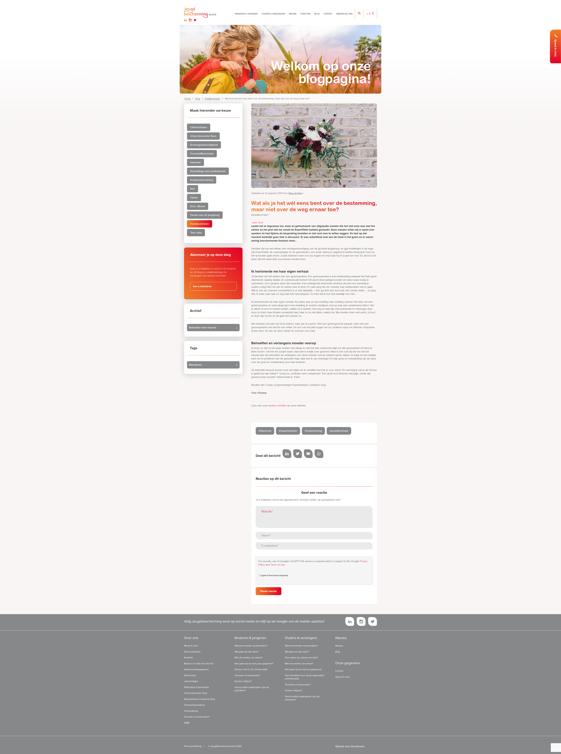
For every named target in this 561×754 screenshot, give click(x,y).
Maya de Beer (295, 193)
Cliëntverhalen (198, 127)
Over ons (305, 14)
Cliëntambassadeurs (194, 705)
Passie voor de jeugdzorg (204, 215)
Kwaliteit (188, 657)
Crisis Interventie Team (203, 136)
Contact (328, 14)
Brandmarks (358, 746)
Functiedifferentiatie (202, 153)
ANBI (186, 722)
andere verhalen (277, 405)
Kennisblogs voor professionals (208, 171)
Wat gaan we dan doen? (246, 651)
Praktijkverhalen (212, 98)
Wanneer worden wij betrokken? (250, 645)
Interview (195, 162)
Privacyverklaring (192, 746)
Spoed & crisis (555, 48)
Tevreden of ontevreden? (196, 716)
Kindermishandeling (201, 180)
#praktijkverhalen (259, 215)
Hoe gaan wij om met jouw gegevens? (253, 663)
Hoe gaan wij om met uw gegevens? (303, 669)
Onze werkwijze (192, 651)
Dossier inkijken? (243, 681)
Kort (192, 188)
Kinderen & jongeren (246, 14)
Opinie (194, 197)
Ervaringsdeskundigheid (204, 144)
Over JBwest (197, 206)
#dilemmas (265, 430)
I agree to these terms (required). (274, 576)
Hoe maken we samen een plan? (301, 657)
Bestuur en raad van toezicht (198, 663)
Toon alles (196, 232)
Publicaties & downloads (196, 687)
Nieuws (292, 14)
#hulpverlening (313, 430)
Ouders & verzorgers (273, 14)
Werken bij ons (344, 14)
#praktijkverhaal (339, 430)
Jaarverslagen (191, 681)
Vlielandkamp (191, 710)
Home (187, 98)
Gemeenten (190, 675)
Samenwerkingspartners (196, 669)
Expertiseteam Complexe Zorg (199, 699)
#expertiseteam (288, 430)
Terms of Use (277, 565)
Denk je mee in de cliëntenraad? (250, 669)
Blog (317, 14)
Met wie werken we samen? (248, 657)
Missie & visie (191, 645)
